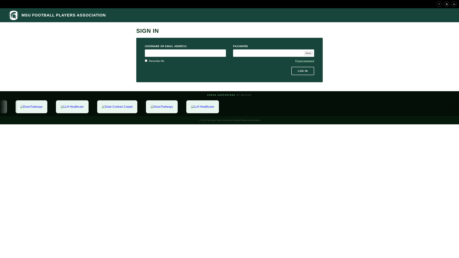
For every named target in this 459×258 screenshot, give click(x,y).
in (454, 4)
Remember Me (156, 61)
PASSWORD (240, 46)
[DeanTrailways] (30, 106)
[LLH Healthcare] (70, 106)
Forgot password (304, 61)
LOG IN (303, 71)
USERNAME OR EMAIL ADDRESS (166, 46)
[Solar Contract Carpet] (115, 106)
